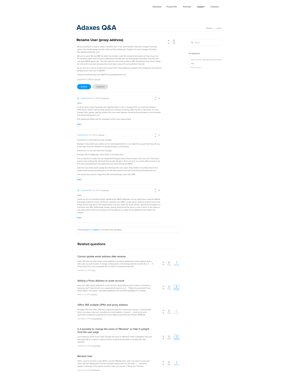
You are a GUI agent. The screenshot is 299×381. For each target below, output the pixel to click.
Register (209, 28)
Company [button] (214, 6)
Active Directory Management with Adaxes (206, 60)
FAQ (192, 63)
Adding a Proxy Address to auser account (100, 280)
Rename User (84, 356)
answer (84, 86)
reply (79, 124)
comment (100, 86)
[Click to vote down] (155, 100)
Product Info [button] (171, 6)
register (96, 229)
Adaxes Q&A (96, 27)
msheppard (96, 346)
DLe (94, 270)
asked (79, 79)
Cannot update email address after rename (101, 256)
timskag (94, 294)
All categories (194, 53)
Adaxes (85, 7)
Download (157, 6)
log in (87, 229)
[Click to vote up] (155, 97)
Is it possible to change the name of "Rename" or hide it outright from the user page (113, 331)
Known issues (196, 67)
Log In (218, 28)
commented (85, 98)
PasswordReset (97, 319)
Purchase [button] (187, 6)
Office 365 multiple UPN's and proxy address (102, 304)
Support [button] (200, 6)
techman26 (96, 370)
